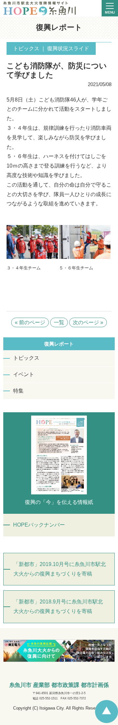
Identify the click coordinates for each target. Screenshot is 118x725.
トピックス (26, 358)
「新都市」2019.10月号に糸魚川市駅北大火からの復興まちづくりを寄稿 (59, 569)
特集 (18, 391)
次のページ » (88, 322)
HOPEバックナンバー (39, 525)
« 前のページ (30, 322)
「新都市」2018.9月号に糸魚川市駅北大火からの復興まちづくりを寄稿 (58, 606)
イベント (23, 374)
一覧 (59, 322)
